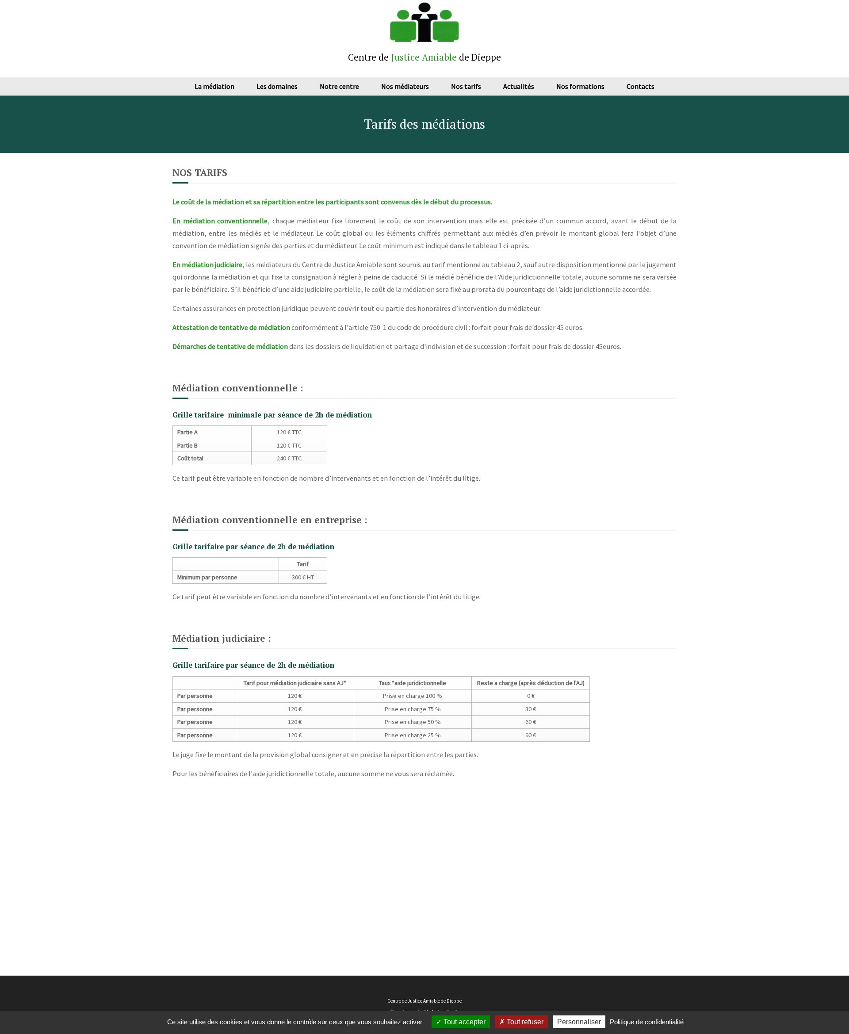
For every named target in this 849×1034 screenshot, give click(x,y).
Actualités (518, 86)
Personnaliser (579, 1022)
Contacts (640, 86)
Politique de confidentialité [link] (647, 1022)
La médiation (214, 86)
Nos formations (580, 86)
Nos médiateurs (405, 86)
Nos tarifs (466, 86)
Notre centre (339, 86)
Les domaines (277, 86)
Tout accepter (464, 1022)
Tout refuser (524, 1022)
